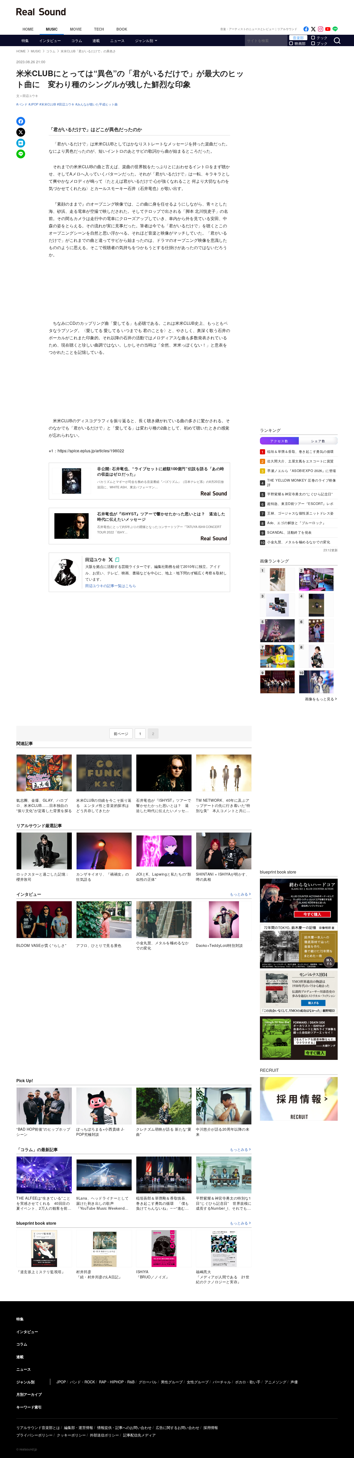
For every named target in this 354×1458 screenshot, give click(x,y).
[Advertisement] (212, 11)
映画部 (300, 43)
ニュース (117, 40)
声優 (294, 1381)
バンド (22, 104)
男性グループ (172, 1381)
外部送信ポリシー (104, 1435)
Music (52, 29)
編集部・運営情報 (78, 1427)
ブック (322, 43)
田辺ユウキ (66, 104)
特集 (25, 40)
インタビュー (50, 40)
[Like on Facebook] (306, 29)
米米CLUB (48, 104)
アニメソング (275, 1381)
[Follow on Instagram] (320, 29)
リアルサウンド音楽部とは (38, 1427)
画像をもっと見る (319, 698)
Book (121, 29)
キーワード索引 (29, 1407)
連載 (96, 40)
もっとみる (239, 894)
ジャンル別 (144, 40)
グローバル (148, 1381)
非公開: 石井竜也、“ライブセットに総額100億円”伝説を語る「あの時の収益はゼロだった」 (160, 471)
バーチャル (222, 1381)
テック (322, 37)
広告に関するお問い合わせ (177, 1427)
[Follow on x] (313, 29)
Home (28, 29)
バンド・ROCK (82, 1381)
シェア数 (318, 441)
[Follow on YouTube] (327, 29)
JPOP (34, 104)
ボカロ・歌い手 (247, 1381)
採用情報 (210, 1427)
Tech (99, 29)
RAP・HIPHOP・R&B (116, 1381)
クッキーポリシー (71, 1435)
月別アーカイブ (29, 1394)
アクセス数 (279, 441)
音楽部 (298, 37)
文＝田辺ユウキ (27, 95)
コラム (76, 40)
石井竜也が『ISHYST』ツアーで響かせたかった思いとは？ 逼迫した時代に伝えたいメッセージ (161, 516)
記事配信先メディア (139, 1435)
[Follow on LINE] (335, 29)
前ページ (121, 733)
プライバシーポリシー (34, 1435)
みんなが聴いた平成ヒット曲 (97, 104)
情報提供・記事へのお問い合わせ (124, 1427)
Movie (76, 29)
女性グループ (198, 1381)
